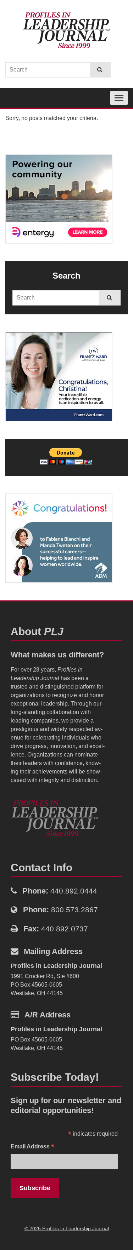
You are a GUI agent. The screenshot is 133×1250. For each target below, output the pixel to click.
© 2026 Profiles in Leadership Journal (66, 1228)
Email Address (32, 1147)
